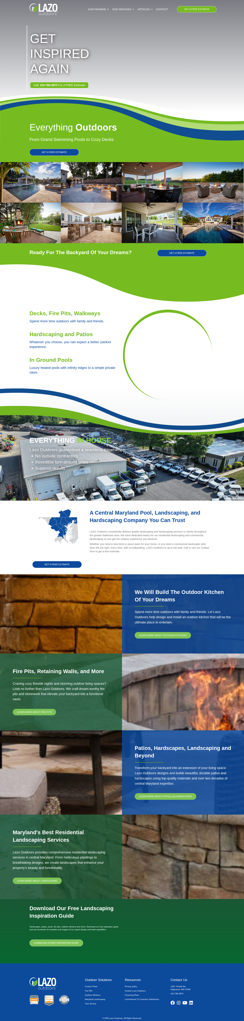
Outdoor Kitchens (92, 995)
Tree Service (90, 1004)
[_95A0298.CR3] (30, 182)
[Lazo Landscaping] (91, 182)
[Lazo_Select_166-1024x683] (152, 223)
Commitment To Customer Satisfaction (142, 999)
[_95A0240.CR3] (213, 223)
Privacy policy (131, 986)
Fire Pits (88, 991)
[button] (108, 9)
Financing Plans (132, 995)
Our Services (121, 9)
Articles (143, 9)
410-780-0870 (177, 993)
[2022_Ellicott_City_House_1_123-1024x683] (91, 223)
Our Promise (97, 9)
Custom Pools (91, 986)
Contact (162, 9)
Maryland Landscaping (95, 999)
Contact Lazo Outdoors (135, 991)
